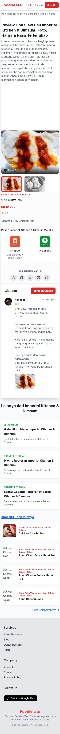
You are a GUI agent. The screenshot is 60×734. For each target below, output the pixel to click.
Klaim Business (13, 634)
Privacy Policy (12, 677)
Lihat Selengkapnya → (45, 610)
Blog (6, 639)
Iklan (7, 649)
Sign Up (51, 5)
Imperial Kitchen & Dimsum (16, 194)
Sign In (39, 5)
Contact (8, 672)
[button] (55, 152)
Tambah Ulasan (43, 290)
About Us (10, 667)
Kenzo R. (12, 170)
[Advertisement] (30, 105)
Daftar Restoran (13, 644)
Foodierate (11, 5)
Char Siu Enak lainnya (17, 517)
